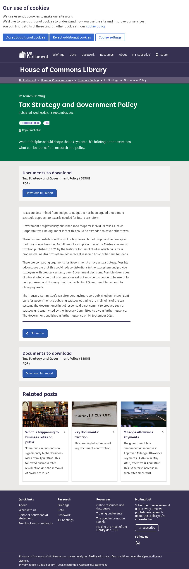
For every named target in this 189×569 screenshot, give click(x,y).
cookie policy (95, 26)
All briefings (65, 520)
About (123, 54)
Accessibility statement (93, 564)
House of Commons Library (63, 69)
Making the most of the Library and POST (111, 528)
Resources (107, 54)
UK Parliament (27, 80)
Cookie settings (110, 37)
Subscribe (143, 54)
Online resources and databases (110, 507)
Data (73, 54)
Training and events (109, 513)
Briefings (58, 54)
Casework (88, 54)
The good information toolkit (110, 520)
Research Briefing (88, 80)
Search (164, 54)
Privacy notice (27, 564)
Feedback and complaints (36, 523)
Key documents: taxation (87, 434)
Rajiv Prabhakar (31, 130)
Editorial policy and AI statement (33, 517)
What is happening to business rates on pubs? (42, 437)
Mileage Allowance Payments (138, 434)
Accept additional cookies (25, 37)
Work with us (27, 510)
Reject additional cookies (72, 37)
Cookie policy (47, 564)
